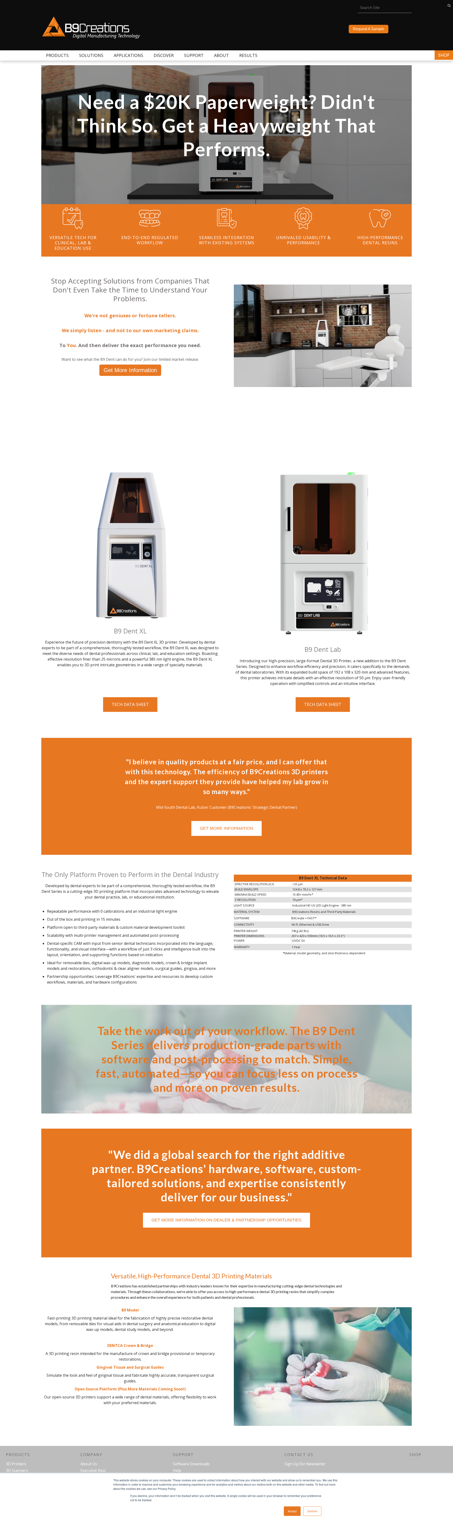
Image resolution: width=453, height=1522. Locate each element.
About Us (88, 1463)
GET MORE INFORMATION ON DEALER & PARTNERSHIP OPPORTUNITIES (226, 1220)
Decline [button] (312, 1511)
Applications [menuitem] (128, 55)
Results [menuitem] (248, 55)
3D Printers (16, 1463)
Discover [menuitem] (164, 55)
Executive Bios (93, 1470)
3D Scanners (17, 1470)
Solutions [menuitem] (91, 55)
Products (18, 1454)
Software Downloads (191, 1463)
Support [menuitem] (194, 55)
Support (183, 1454)
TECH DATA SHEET (130, 704)
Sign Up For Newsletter (305, 1463)
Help (177, 1470)
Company (91, 1454)
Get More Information (130, 370)
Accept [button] (292, 1511)
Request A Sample (368, 29)
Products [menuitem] (57, 55)
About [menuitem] (221, 55)
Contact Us (299, 1454)
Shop (443, 55)
